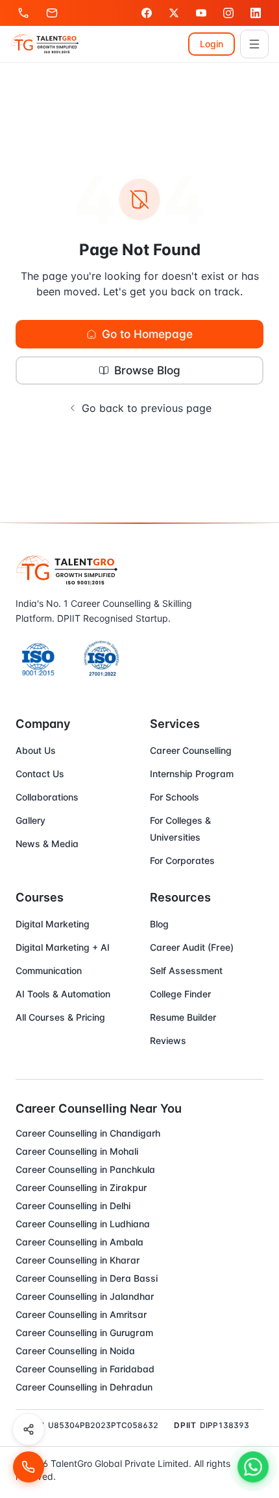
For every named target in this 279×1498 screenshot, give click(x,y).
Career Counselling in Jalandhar (85, 1296)
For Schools (174, 796)
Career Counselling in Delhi (73, 1205)
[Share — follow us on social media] (28, 1429)
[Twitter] (174, 13)
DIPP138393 (224, 1425)
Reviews (168, 1040)
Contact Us (40, 773)
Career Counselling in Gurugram (84, 1332)
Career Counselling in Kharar (78, 1259)
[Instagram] (228, 13)
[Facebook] (147, 13)
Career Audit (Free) (192, 947)
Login (211, 43)
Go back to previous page (147, 408)
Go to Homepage (147, 334)
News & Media (47, 843)
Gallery (30, 820)
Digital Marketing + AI (63, 947)
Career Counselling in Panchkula (85, 1169)
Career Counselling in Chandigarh (88, 1133)
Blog (159, 923)
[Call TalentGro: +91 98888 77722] (28, 1466)
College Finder (180, 993)
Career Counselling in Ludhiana (83, 1223)
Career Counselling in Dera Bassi (87, 1278)
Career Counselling (191, 750)
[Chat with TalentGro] (253, 1466)
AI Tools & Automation (63, 993)
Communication (49, 970)
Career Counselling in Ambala (79, 1241)
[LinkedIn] (256, 13)
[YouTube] (201, 13)
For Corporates (182, 860)
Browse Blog (147, 370)
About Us (36, 750)
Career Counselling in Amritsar (81, 1314)
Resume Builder (183, 1017)
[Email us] (52, 13)
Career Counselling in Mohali (77, 1151)
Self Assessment (186, 970)
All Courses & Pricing (60, 1017)
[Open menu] (254, 44)
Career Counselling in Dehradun (84, 1386)
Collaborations (47, 796)
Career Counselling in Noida (75, 1350)
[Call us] (23, 13)
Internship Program (192, 773)
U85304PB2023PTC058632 (103, 1425)
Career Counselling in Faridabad (85, 1368)
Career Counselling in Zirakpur (81, 1187)
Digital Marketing (53, 923)
